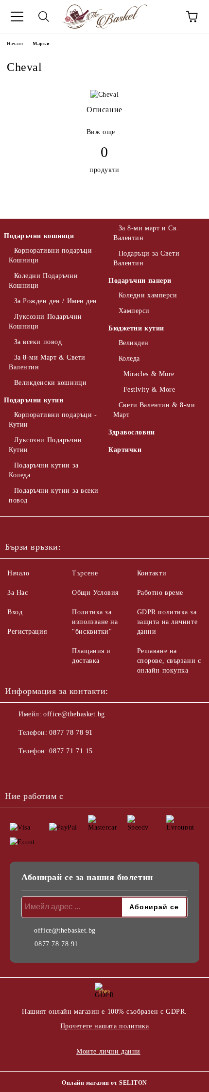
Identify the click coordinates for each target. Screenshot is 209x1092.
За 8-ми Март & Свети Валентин (47, 362)
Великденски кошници (50, 382)
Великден (134, 343)
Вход (14, 612)
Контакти (151, 573)
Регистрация (27, 631)
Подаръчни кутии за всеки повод (54, 495)
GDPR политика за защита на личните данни (167, 621)
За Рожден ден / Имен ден (55, 301)
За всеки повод (38, 342)
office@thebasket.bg (74, 714)
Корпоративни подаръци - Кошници (53, 255)
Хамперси (134, 310)
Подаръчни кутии (33, 400)
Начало (15, 43)
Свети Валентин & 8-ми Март (154, 409)
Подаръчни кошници (39, 236)
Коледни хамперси (148, 295)
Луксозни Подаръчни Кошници (45, 321)
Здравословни (131, 432)
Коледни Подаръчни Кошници (43, 280)
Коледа (129, 358)
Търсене (85, 573)
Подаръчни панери (140, 280)
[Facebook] (17, 771)
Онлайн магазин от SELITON (104, 1082)
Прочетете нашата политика (104, 1026)
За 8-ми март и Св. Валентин (146, 233)
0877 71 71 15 (70, 751)
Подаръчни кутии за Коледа (44, 470)
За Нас (17, 592)
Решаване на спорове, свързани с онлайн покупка (169, 660)
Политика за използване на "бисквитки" (95, 621)
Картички (124, 449)
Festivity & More (149, 389)
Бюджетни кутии (136, 328)
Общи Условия (95, 592)
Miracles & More (148, 374)
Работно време (160, 592)
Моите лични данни (108, 1051)
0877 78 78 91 (70, 732)
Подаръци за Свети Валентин (146, 258)
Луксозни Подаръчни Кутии (45, 444)
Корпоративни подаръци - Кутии (53, 419)
